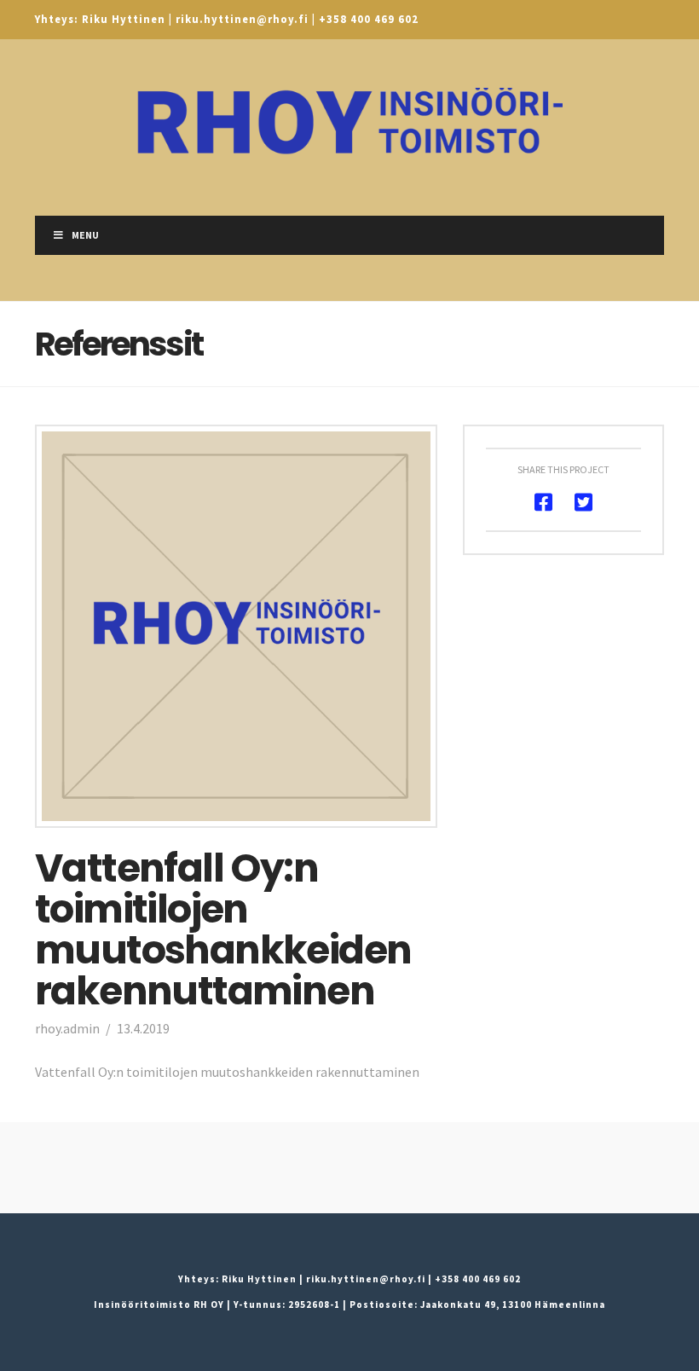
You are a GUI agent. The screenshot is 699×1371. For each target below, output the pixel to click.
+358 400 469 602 (369, 19)
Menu (85, 234)
